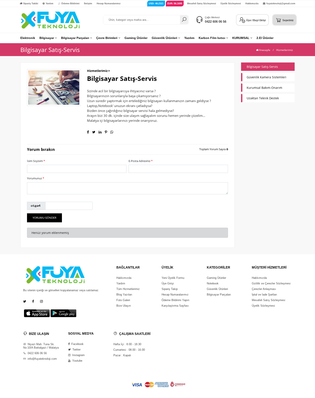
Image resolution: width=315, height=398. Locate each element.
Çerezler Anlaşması (264, 289)
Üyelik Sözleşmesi (230, 3)
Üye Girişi (168, 283)
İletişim (88, 3)
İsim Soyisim (36, 161)
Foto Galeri (123, 300)
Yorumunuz (35, 178)
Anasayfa (264, 50)
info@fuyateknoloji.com (42, 358)
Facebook (77, 344)
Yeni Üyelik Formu (173, 277)
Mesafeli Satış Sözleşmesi (201, 3)
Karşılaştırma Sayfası (175, 305)
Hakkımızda (251, 3)
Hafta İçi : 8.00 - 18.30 (127, 344)
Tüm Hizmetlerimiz (128, 289)
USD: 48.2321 (156, 3)
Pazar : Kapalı (122, 355)
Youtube (76, 360)
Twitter (76, 349)
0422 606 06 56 (215, 21)
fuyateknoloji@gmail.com (280, 3)
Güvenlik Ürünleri (217, 289)
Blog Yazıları (124, 294)
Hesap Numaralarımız (109, 3)
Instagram (78, 355)
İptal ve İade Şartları (264, 294)
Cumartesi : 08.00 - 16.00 (129, 349)
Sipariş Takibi (30, 3)
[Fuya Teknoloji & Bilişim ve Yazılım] (50, 19)
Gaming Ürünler (216, 277)
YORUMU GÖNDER (44, 218)
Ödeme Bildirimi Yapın (175, 300)
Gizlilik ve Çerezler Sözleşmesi (271, 283)
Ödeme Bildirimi (70, 3)
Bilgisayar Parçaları (219, 294)
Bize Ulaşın (123, 305)
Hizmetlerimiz (284, 50)
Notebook (213, 283)
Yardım (49, 3)
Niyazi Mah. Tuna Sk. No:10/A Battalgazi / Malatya (41, 346)
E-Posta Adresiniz (141, 161)
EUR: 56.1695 (174, 3)
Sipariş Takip (170, 289)
